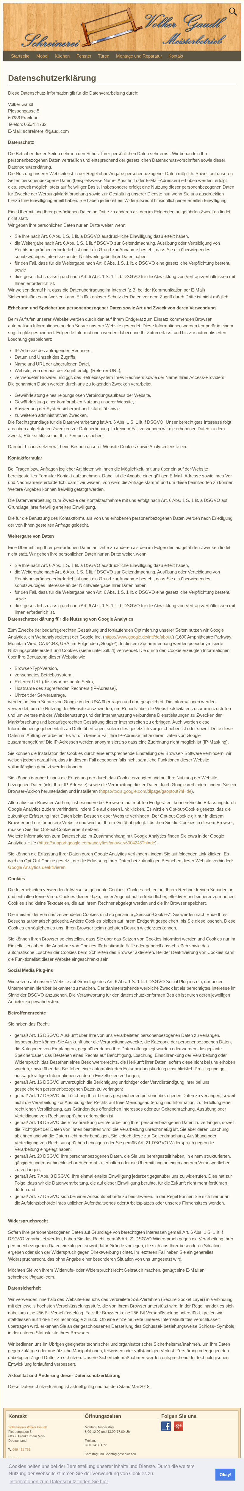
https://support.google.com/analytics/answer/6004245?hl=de (97, 842)
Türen (103, 55)
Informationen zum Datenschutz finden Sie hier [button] (59, 1481)
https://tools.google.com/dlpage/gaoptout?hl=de (145, 791)
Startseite (20, 55)
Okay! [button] (226, 1474)
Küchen (62, 55)
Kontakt (175, 55)
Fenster (83, 55)
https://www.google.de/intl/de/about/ (138, 636)
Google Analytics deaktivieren (36, 867)
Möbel (42, 55)
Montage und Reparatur (139, 55)
